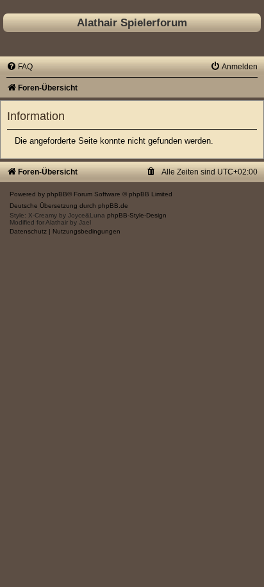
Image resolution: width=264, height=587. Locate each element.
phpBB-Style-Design (137, 215)
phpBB (57, 194)
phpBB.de (113, 205)
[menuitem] (19, 66)
